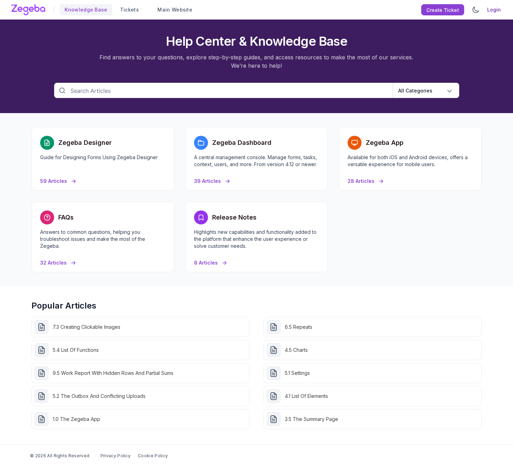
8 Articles (206, 263)
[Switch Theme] (476, 10)
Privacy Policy (116, 455)
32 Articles (53, 263)
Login (494, 10)
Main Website (171, 10)
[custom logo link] (28, 9)
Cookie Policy (153, 455)
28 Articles (361, 181)
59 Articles (53, 181)
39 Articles (207, 181)
